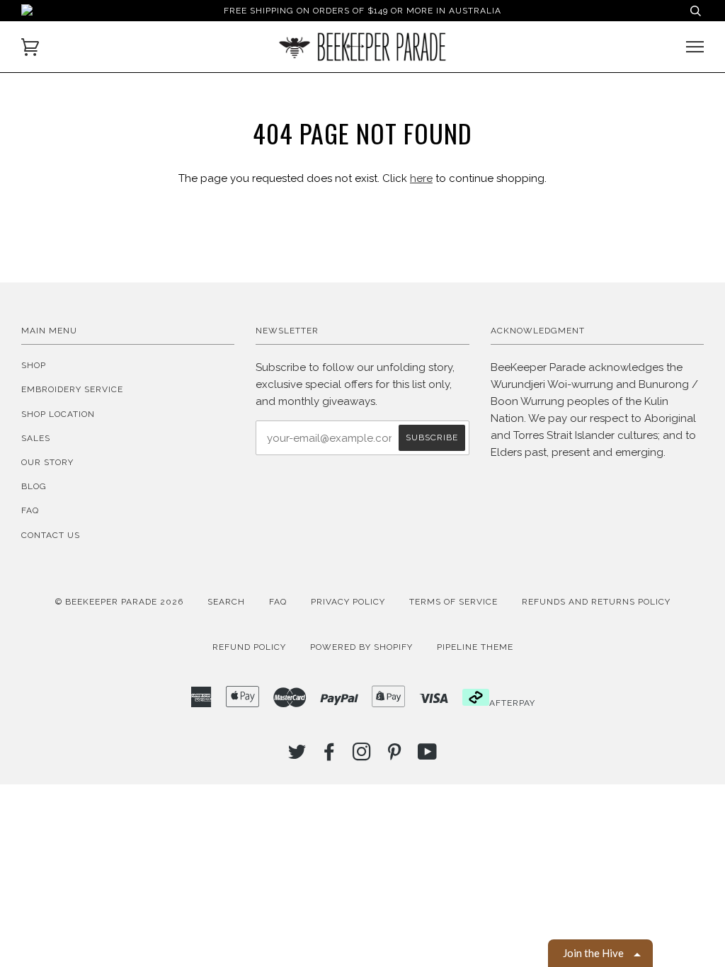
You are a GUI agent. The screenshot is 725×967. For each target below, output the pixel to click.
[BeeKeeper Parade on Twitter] (297, 756)
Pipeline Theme (475, 647)
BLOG (34, 486)
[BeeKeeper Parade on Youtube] (428, 756)
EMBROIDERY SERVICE (72, 389)
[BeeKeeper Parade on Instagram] (362, 756)
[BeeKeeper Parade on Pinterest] (394, 756)
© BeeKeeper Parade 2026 (119, 602)
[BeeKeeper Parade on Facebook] (329, 756)
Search (226, 602)
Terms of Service (453, 602)
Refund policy (249, 647)
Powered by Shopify (361, 647)
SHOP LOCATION (58, 414)
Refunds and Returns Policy (596, 602)
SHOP (33, 365)
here (421, 178)
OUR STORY (47, 462)
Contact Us (50, 535)
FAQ (30, 510)
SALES (35, 438)
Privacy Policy (348, 602)
